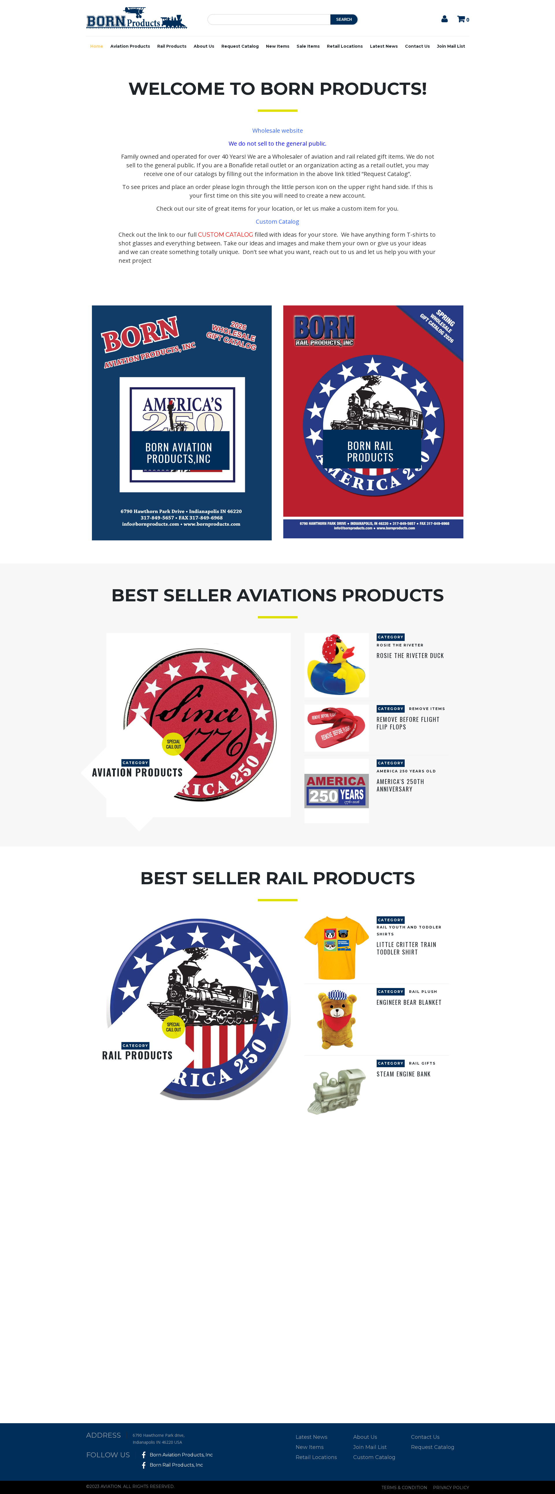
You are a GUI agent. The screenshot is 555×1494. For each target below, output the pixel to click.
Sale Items (308, 46)
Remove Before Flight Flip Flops (408, 723)
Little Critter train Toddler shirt (406, 948)
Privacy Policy (451, 1487)
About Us (204, 46)
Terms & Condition (404, 1487)
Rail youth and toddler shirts (409, 930)
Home (96, 46)
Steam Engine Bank (404, 1074)
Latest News (384, 46)
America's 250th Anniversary (400, 785)
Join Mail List (451, 46)
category (135, 763)
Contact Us (417, 46)
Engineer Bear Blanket (409, 1002)
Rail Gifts (422, 1063)
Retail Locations (345, 46)
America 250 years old (406, 771)
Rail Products (171, 46)
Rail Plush (423, 991)
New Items (277, 46)
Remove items (427, 709)
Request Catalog (240, 46)
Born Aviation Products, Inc (181, 1455)
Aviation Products (130, 46)
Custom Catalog (374, 1457)
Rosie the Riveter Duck (410, 655)
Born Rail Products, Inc (176, 1465)
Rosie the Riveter (400, 645)
